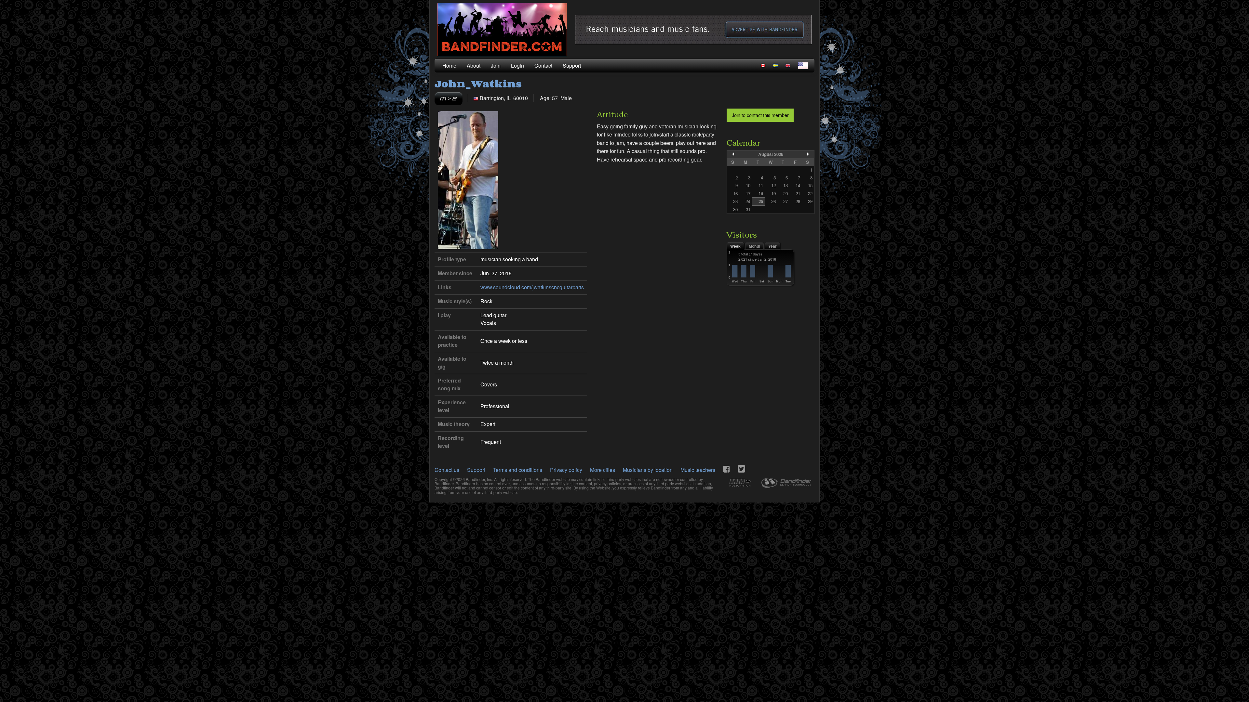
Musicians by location (648, 470)
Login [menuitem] (517, 65)
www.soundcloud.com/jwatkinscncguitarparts (532, 287)
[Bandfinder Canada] (763, 65)
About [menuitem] (473, 65)
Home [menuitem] (449, 65)
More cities (602, 470)
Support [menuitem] (572, 65)
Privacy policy (566, 470)
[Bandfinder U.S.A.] (803, 65)
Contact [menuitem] (543, 65)
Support (476, 470)
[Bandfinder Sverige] (775, 65)
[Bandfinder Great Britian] (788, 65)
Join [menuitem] (496, 65)
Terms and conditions (517, 470)
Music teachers (697, 470)
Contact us (447, 470)
